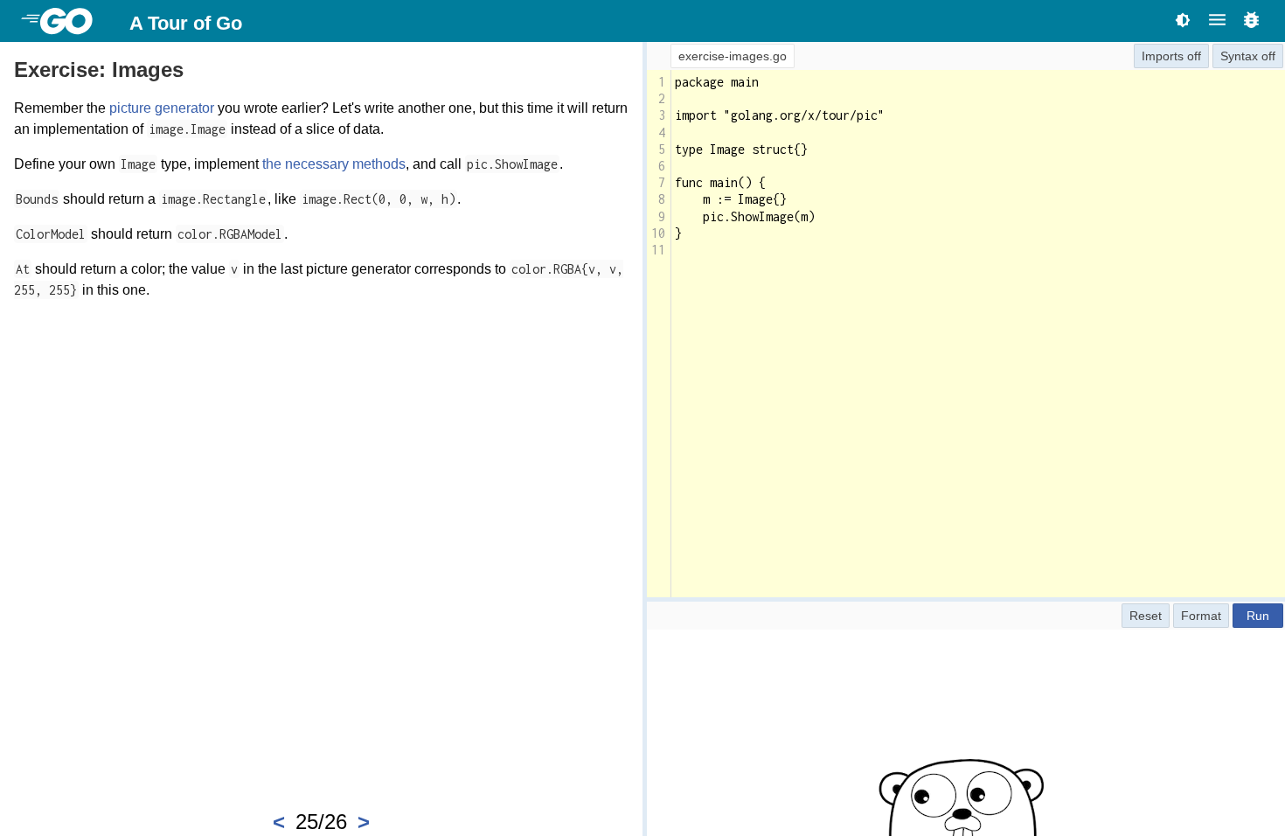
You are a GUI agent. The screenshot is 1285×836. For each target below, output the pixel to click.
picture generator (161, 108)
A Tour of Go (185, 23)
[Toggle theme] (1183, 19)
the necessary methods (334, 164)
